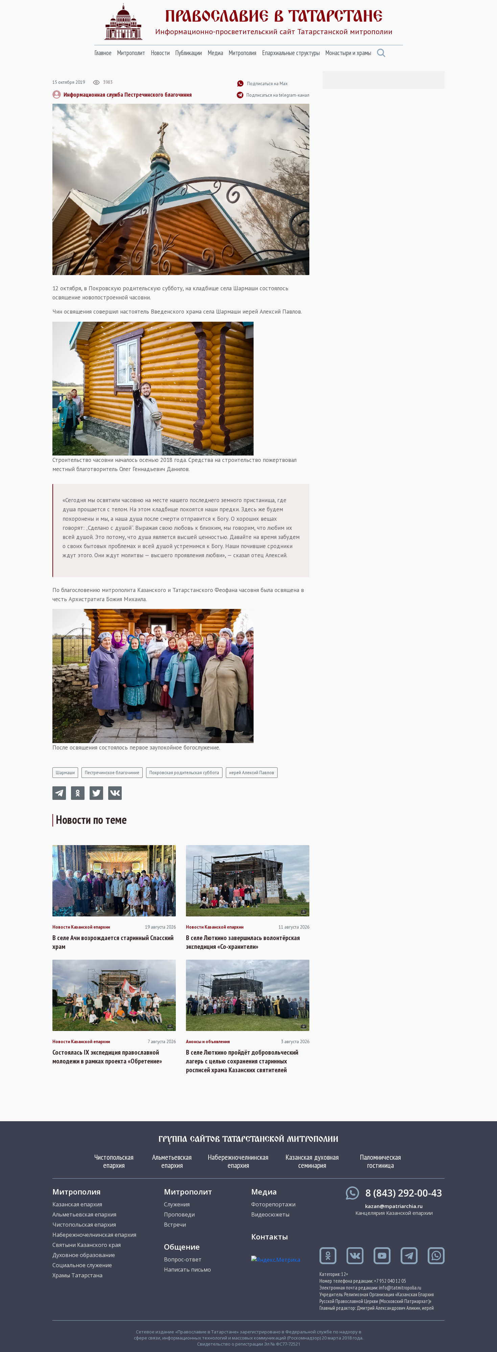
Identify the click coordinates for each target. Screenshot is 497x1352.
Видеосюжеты (270, 1214)
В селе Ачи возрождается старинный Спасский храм (112, 942)
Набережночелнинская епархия (238, 1161)
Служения (177, 1204)
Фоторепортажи (273, 1204)
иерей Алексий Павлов (251, 773)
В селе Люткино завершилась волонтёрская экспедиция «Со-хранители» (243, 942)
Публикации (188, 53)
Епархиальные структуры (291, 53)
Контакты (269, 1236)
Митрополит (131, 53)
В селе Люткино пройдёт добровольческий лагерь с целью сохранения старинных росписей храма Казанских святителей (242, 1061)
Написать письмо (187, 1269)
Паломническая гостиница (380, 1161)
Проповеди (179, 1214)
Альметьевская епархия (172, 1161)
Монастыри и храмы (348, 53)
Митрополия (242, 53)
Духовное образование (83, 1255)
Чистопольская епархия (114, 1161)
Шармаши (65, 773)
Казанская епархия (77, 1204)
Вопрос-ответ (183, 1259)
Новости (160, 53)
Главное (103, 53)
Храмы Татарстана (77, 1275)
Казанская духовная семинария (312, 1161)
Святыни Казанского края (86, 1245)
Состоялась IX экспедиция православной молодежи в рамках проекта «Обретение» (107, 1056)
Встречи (175, 1224)
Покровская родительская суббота (184, 773)
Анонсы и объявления (208, 1041)
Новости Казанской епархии (81, 927)
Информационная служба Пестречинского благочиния (128, 94)
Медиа (215, 53)
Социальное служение (82, 1265)
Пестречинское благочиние (112, 773)
